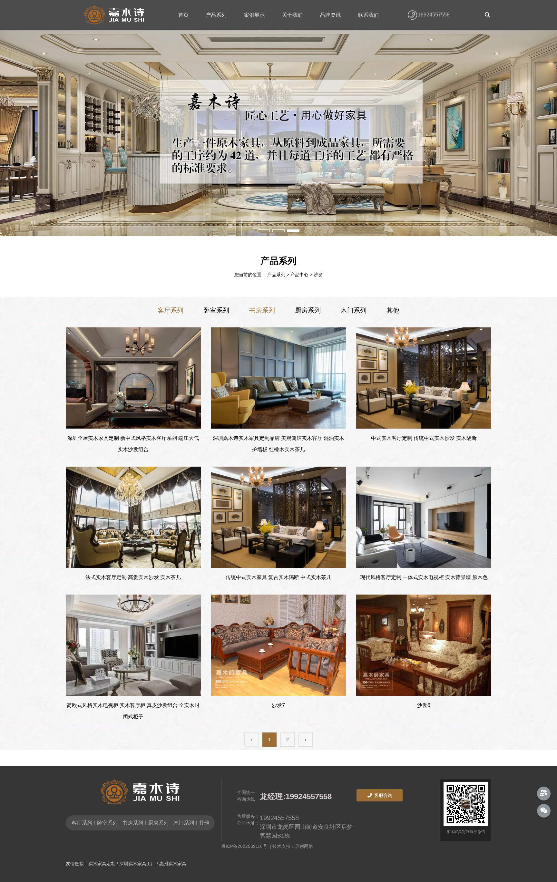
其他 (392, 310)
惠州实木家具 (172, 863)
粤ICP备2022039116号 (245, 846)
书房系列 (262, 310)
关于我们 (292, 15)
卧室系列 (216, 310)
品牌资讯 (330, 15)
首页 (183, 15)
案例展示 (254, 15)
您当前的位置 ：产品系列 (260, 274)
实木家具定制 (101, 863)
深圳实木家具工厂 (137, 863)
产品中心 (299, 274)
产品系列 (216, 15)
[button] (264, 230)
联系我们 (368, 15)
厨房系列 (308, 310)
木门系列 (353, 310)
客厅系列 (170, 310)
